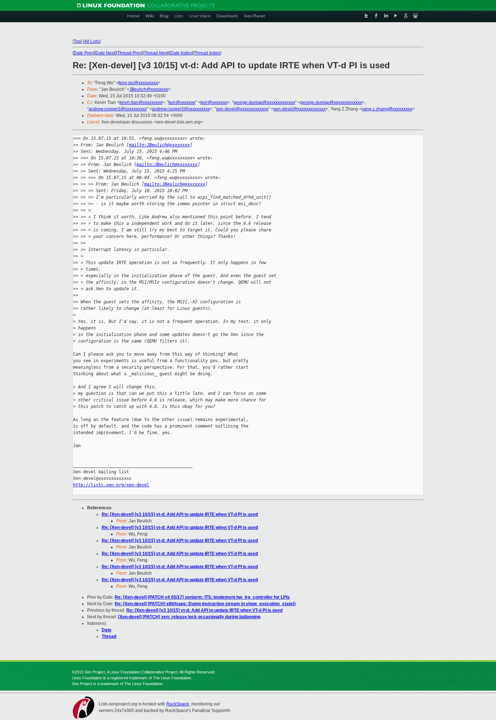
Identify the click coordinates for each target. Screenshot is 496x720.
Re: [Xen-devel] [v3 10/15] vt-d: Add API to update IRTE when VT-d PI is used (180, 514)
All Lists (91, 41)
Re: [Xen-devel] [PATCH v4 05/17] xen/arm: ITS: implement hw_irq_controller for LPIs (202, 597)
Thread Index (207, 53)
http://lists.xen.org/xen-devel (111, 485)
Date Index (181, 53)
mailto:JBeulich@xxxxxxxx (159, 144)
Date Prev (83, 53)
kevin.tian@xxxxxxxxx (140, 102)
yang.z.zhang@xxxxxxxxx (387, 109)
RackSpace (177, 704)
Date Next (105, 53)
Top (77, 41)
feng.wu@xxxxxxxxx (138, 82)
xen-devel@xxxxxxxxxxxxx (242, 109)
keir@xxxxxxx (181, 102)
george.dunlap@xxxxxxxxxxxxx (264, 102)
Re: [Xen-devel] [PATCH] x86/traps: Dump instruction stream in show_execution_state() (205, 603)
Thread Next (156, 53)
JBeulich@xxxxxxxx (148, 89)
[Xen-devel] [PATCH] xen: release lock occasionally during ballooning (189, 616)
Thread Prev (129, 53)
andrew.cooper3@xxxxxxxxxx (118, 109)
